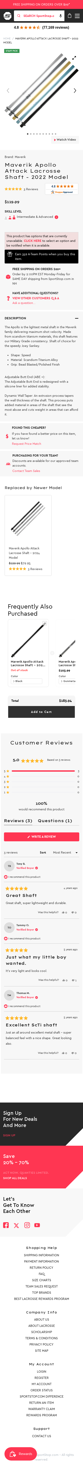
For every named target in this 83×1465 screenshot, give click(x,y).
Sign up (9, 1135)
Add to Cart (41, 712)
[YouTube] (37, 1225)
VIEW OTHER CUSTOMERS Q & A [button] (35, 298)
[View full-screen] (74, 58)
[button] (60, 15)
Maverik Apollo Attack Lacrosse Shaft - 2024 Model (24, 553)
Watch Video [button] (66, 139)
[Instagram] (27, 1225)
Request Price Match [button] (26, 444)
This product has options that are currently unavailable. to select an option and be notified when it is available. (40, 240)
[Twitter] (16, 1225)
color (14, 676)
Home (7, 38)
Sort (43, 852)
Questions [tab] (55, 821)
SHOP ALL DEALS (15, 1178)
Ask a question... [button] (24, 303)
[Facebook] (6, 1225)
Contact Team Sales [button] (26, 471)
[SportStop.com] (9, 15)
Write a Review (51, 838)
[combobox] (43, 15)
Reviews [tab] (18, 821)
